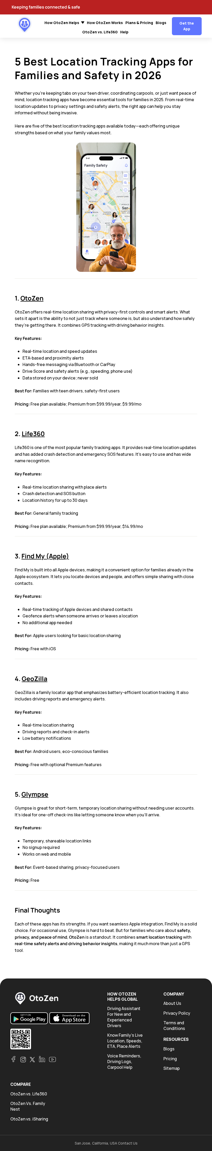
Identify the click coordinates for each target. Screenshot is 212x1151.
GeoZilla (34, 678)
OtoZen (31, 298)
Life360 (33, 433)
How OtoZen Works (105, 22)
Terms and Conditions (174, 1025)
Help (124, 31)
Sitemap (171, 1068)
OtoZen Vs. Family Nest (27, 1106)
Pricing (170, 1059)
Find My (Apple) (45, 556)
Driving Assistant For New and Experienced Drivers (123, 1017)
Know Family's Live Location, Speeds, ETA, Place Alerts (125, 1041)
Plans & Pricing (139, 22)
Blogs (161, 22)
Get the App (186, 26)
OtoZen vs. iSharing (29, 1119)
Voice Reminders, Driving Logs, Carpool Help (124, 1061)
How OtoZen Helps (62, 22)
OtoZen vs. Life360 (100, 31)
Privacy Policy (176, 1013)
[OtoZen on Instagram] (23, 1059)
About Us (172, 1003)
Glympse (34, 794)
